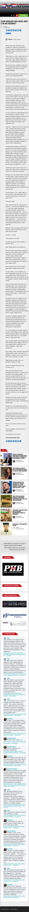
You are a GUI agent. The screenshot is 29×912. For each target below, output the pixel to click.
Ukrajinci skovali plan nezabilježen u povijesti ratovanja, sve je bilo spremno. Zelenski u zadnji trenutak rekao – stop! (19, 484)
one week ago (22, 675)
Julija (8, 638)
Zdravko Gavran (11, 738)
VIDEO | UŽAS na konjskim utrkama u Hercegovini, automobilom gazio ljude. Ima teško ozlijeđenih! (20, 498)
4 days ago (8, 655)
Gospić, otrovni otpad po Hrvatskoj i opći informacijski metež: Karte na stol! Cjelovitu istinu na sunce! (14, 694)
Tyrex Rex (9, 718)
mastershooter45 (12, 768)
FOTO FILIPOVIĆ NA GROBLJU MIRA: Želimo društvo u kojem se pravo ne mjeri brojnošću (20, 469)
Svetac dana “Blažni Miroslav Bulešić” (20, 524)
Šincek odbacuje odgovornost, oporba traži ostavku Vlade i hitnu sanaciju (15, 741)
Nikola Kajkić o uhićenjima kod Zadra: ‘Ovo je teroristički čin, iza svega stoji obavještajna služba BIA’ (14, 654)
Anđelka (17, 527)
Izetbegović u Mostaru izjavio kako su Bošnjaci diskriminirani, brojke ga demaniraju (20, 512)
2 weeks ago (15, 827)
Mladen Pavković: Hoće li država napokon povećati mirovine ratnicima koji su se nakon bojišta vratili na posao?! (15, 785)
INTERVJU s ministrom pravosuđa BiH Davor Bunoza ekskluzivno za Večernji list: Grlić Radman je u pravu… (20, 456)
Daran (5, 26)
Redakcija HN (19, 460)
